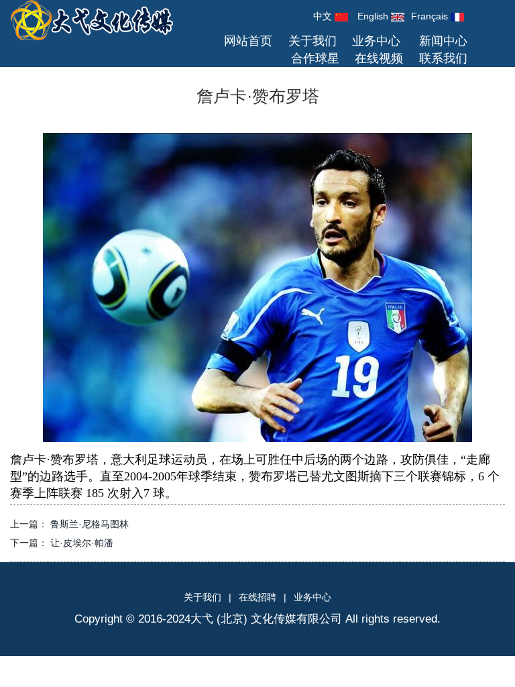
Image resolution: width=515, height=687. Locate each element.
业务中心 (376, 41)
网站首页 (248, 41)
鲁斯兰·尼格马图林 (89, 524)
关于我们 (312, 41)
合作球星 (315, 58)
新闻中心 (443, 41)
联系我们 (443, 58)
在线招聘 (257, 597)
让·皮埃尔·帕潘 (81, 542)
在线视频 (379, 58)
